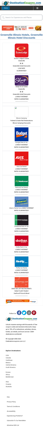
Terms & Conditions (13, 406)
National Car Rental (21, 187)
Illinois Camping (21, 118)
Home (6, 8)
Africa (8, 374)
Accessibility (11, 411)
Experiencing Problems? (15, 416)
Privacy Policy (11, 402)
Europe (8, 372)
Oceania (8, 384)
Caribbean (9, 360)
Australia (9, 386)
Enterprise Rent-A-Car (21, 226)
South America (10, 367)
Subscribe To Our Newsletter (16, 420)
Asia (7, 382)
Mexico (8, 362)
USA (7, 355)
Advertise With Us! (13, 425)
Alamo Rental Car (15, 208)
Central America (11, 365)
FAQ (8, 397)
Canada (8, 358)
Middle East (10, 377)
